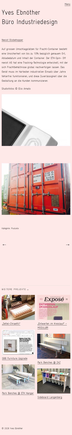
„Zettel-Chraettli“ (11, 323)
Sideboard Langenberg (50, 397)
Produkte (15, 228)
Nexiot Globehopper (12, 39)
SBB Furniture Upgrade (14, 358)
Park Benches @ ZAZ (49, 362)
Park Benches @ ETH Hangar (18, 393)
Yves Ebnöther (21, 12)
